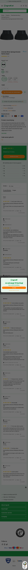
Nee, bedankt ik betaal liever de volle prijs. (14, 290)
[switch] (25, 568)
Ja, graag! (14, 287)
